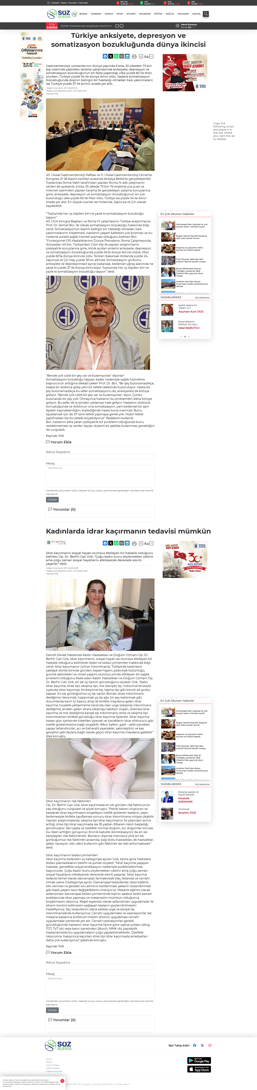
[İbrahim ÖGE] (167, 813)
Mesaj (50, 463)
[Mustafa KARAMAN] (167, 796)
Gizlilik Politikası (53, 1068)
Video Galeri (83, 3)
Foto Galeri (73, 3)
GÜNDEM (96, 13)
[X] (202, 1046)
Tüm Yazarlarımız (202, 297)
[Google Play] (192, 1060)
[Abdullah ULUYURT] (167, 310)
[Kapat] (62, 1081)
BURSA (83, 13)
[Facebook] (195, 1046)
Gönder (52, 499)
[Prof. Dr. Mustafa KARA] (167, 326)
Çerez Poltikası (52, 1065)
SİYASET (131, 13)
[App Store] (192, 1069)
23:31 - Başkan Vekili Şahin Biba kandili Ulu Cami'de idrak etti (87, 27)
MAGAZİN (183, 13)
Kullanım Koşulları (54, 1071)
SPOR (120, 13)
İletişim (49, 1062)
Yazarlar (64, 3)
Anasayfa (55, 3)
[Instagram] (210, 1046)
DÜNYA (109, 13)
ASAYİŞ (196, 13)
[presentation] (117, 26)
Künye (49, 1059)
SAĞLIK (170, 13)
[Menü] (48, 2)
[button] (162, 320)
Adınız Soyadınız (58, 452)
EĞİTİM (158, 13)
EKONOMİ (145, 13)
